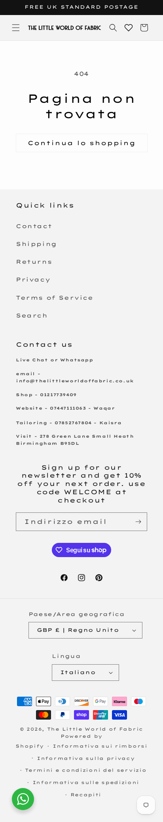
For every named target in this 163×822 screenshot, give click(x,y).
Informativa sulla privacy (86, 758)
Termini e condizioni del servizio (85, 770)
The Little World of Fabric (95, 729)
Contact (34, 226)
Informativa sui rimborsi (100, 746)
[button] (16, 27)
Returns (34, 261)
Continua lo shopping (82, 143)
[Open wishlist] (128, 27)
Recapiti (86, 794)
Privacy (33, 279)
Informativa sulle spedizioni (86, 782)
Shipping (36, 244)
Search (32, 315)
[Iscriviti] (138, 521)
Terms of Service (54, 297)
